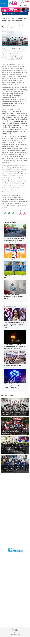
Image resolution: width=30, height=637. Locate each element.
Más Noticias (7, 395)
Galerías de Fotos (15, 634)
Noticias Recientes (10, 222)
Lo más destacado (10, 306)
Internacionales (9, 14)
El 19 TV (15, 632)
